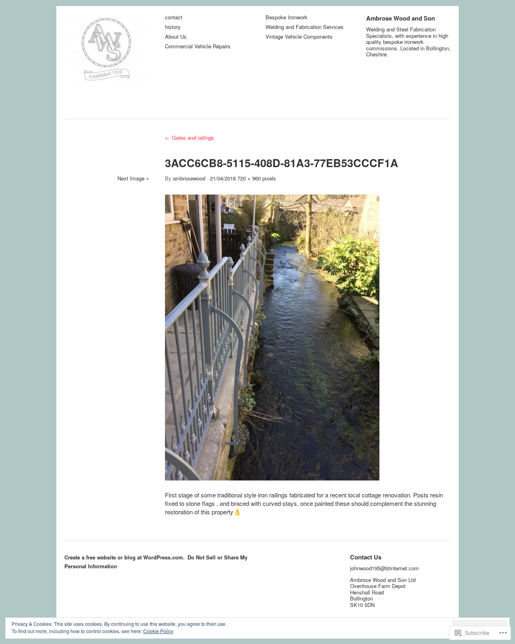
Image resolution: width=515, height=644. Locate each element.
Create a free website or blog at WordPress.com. (124, 557)
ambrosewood (189, 178)
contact (173, 17)
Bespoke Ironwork (286, 17)
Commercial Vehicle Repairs (198, 46)
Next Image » (133, 178)
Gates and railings (189, 137)
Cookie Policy (158, 630)
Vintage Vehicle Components (299, 36)
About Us (176, 36)
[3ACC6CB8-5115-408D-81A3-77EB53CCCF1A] (272, 478)
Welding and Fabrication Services (305, 27)
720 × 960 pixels (256, 178)
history (173, 27)
